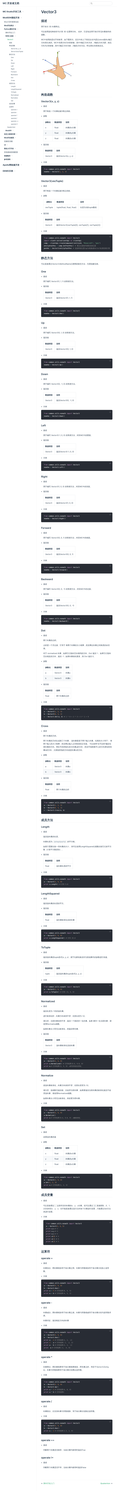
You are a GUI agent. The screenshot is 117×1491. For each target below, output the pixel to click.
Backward (14, 74)
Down (13, 63)
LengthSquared (16, 89)
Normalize (14, 98)
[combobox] (100, 3)
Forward (14, 72)
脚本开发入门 (10, 33)
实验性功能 (8, 141)
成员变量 (12, 104)
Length (13, 86)
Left (12, 66)
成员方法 (12, 83)
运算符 (11, 107)
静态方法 (12, 54)
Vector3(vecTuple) (17, 51)
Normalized (15, 95)
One (12, 57)
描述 (10, 43)
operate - (14, 112)
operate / (14, 118)
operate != (14, 124)
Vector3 (10, 39)
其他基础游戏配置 (11, 152)
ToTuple (13, 92)
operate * (14, 115)
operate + (14, 109)
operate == (14, 121)
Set (12, 101)
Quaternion (11, 127)
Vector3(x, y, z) (16, 48)
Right (13, 69)
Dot (12, 77)
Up (12, 60)
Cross (13, 80)
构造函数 (12, 46)
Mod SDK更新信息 (11, 22)
